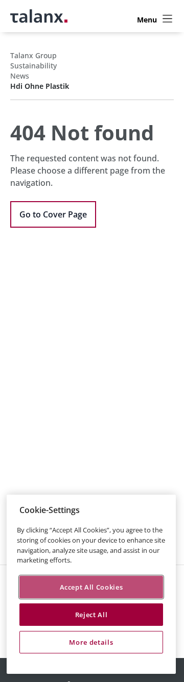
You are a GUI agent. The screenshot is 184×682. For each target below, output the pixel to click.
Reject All (91, 614)
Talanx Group (33, 55)
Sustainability (33, 65)
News (19, 76)
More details (91, 642)
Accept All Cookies (91, 587)
